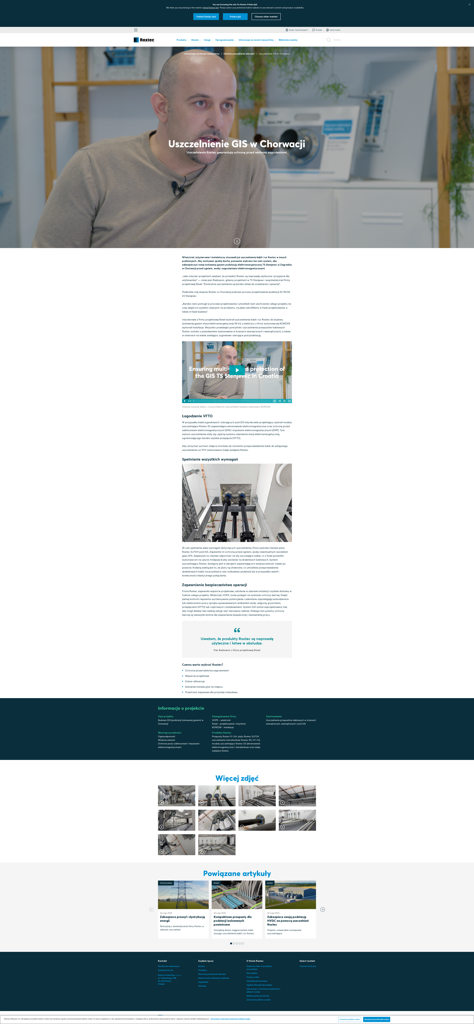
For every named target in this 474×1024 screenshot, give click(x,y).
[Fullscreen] (289, 401)
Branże (201, 966)
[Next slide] (322, 909)
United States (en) (211, 7)
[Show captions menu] (274, 401)
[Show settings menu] (284, 401)
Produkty (202, 970)
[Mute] (279, 401)
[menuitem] (182, 40)
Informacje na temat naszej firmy (201, 53)
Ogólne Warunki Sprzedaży (259, 985)
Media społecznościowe (258, 996)
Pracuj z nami (253, 977)
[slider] (232, 401)
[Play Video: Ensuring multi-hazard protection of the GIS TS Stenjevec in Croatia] (237, 370)
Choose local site (308, 966)
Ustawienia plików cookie (258, 999)
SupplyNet (203, 982)
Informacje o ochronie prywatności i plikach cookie (230, 1019)
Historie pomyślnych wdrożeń (239, 53)
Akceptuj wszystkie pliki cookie (377, 1019)
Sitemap (202, 986)
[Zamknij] (469, 4)
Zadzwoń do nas (165, 970)
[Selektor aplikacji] (136, 30)
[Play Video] (184, 401)
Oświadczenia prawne (257, 981)
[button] (231, 943)
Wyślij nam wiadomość (168, 966)
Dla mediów (252, 973)
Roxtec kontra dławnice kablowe (213, 978)
